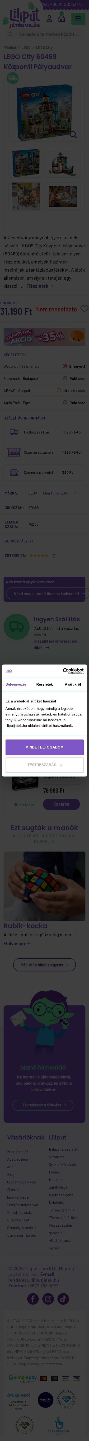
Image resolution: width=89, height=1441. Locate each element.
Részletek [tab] (44, 684)
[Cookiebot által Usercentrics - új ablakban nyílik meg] (63, 671)
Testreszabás (42, 765)
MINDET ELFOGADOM (44, 747)
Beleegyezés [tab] (16, 684)
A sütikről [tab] (73, 684)
